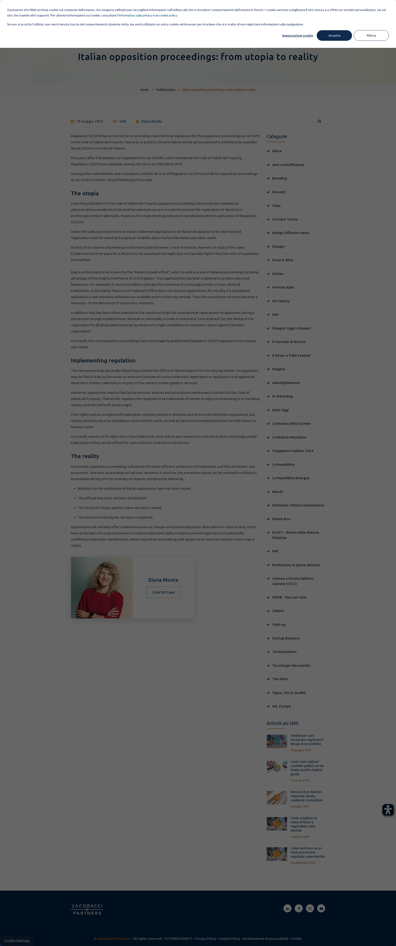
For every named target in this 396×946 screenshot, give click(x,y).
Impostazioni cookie (297, 35)
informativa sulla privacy (136, 15)
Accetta (334, 35)
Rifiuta (371, 35)
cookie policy (168, 15)
